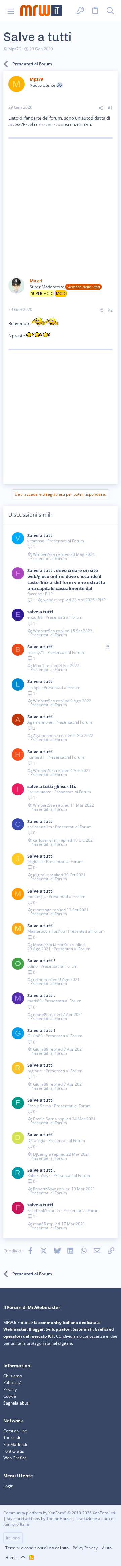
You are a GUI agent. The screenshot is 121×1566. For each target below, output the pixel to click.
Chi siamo (12, 1376)
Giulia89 (35, 1036)
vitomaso (35, 541)
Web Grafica (15, 1458)
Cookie (9, 1396)
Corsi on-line (15, 1431)
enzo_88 (35, 617)
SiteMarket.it (15, 1444)
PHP (49, 594)
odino (32, 966)
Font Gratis (13, 1451)
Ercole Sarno (39, 1106)
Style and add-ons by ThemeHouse (39, 1518)
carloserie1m (39, 827)
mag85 (39, 1224)
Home (11, 1557)
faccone (34, 594)
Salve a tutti (40, 535)
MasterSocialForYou (46, 931)
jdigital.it (35, 861)
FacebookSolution (43, 1210)
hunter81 (35, 757)
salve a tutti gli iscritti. (51, 786)
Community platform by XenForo (59, 1513)
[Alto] (23, 1558)
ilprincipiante (39, 792)
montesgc (36, 896)
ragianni (35, 1071)
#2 (110, 310)
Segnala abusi (16, 1403)
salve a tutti (40, 612)
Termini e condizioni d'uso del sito (37, 1548)
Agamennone (39, 722)
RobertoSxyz (38, 1175)
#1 (110, 108)
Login (8, 1486)
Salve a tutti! (41, 961)
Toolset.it (12, 1437)
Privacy (10, 1389)
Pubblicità (12, 1382)
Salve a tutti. (41, 995)
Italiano (13, 1538)
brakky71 (35, 652)
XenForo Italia (16, 1524)
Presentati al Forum (65, 541)
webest (50, 600)
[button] (10, 11)
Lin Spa (34, 687)
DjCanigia (36, 1141)
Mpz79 (14, 49)
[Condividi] (100, 108)
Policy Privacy (85, 1548)
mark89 (34, 1001)
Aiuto (107, 1548)
